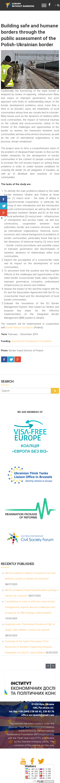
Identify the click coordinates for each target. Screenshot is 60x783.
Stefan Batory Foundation (19, 327)
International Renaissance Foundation (31, 341)
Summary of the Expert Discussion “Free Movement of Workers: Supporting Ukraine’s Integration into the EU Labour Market (28, 647)
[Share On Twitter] (11, 359)
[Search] (55, 391)
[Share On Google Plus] (18, 359)
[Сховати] (1, 217)
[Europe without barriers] (20, 5)
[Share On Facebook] (4, 359)
